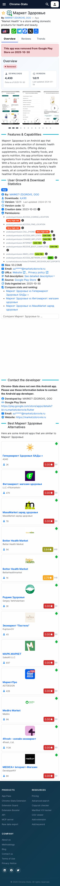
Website (18, 272)
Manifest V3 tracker (42, 810)
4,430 (23, 198)
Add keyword (38, 824)
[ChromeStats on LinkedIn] (4, 870)
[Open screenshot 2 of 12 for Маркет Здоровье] (31, 107)
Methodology (8, 844)
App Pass (6, 796)
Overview (10, 38)
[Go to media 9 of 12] (39, 128)
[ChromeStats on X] (18, 870)
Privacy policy (37, 272)
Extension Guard (10, 805)
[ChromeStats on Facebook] (11, 870)
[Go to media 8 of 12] (35, 128)
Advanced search (40, 801)
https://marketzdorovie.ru (31, 417)
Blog (4, 849)
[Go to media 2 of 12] (13, 128)
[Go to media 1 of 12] (10, 128)
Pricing (35, 796)
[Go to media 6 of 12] (28, 128)
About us (6, 840)
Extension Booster (11, 810)
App (37, 17)
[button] (4, 4)
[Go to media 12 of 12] (50, 128)
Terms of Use (8, 858)
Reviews (26, 38)
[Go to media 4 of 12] (21, 128)
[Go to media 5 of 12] (24, 128)
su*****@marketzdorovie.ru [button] (29, 268)
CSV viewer (37, 815)
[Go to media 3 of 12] (17, 128)
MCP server (8, 819)
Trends (41, 38)
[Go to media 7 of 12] (32, 128)
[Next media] (54, 108)
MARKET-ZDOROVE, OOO (18, 17)
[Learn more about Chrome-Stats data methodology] (38, 279)
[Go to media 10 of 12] (43, 128)
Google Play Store (25, 279)
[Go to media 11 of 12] (46, 128)
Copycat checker (40, 805)
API (3, 815)
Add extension (39, 819)
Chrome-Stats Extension (14, 801)
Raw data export (10, 824)
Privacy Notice (9, 863)
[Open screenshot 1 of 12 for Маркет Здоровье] (10, 107)
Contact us (7, 854)
